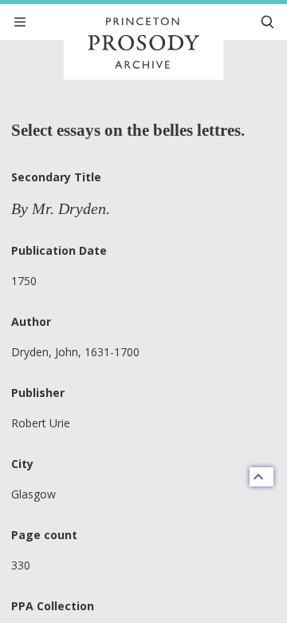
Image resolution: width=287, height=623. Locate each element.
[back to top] (261, 476)
